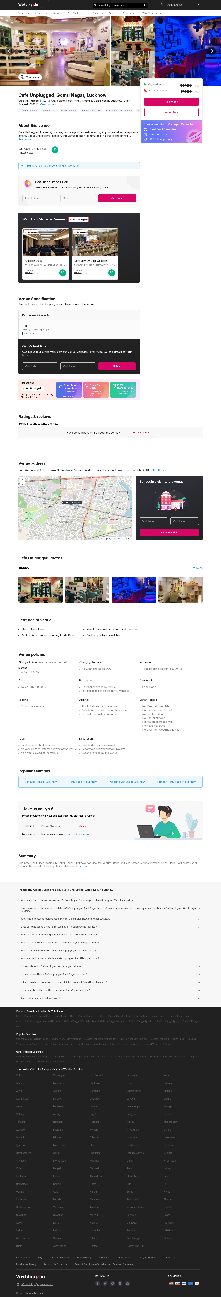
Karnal (56, 1222)
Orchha (167, 1098)
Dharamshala (134, 1090)
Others (167, 1129)
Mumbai (94, 1160)
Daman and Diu (135, 1246)
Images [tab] (23, 568)
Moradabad (59, 1160)
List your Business (148, 1257)
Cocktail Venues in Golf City (133, 1039)
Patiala (167, 1114)
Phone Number (50, 826)
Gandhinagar (133, 1238)
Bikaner (57, 1137)
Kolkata (20, 1168)
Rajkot (56, 1230)
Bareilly (57, 1098)
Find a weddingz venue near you (111, 5)
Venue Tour (171, 112)
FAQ (40, 1257)
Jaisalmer (132, 1075)
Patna (93, 1183)
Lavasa (131, 1098)
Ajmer (19, 1106)
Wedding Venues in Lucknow (127, 781)
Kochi (19, 1222)
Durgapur (95, 1090)
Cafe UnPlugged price (168, 1021)
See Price (117, 198)
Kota (166, 1075)
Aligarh (57, 1090)
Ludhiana (21, 1199)
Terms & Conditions (60, 1257)
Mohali (20, 1137)
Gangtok (131, 1114)
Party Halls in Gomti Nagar (99, 1056)
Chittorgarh (59, 1075)
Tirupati (168, 1090)
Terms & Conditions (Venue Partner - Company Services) (104, 1264)
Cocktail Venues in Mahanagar (100, 1039)
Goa (166, 1176)
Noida (167, 1191)
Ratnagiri (21, 1114)
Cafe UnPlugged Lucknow (83, 1016)
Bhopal (167, 1199)
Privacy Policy (84, 1257)
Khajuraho (95, 1152)
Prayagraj (169, 1222)
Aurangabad (59, 1246)
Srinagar (168, 1106)
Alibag (56, 1114)
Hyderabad (170, 1160)
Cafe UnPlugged (24, 1016)
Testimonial (128, 13)
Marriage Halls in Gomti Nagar (68, 1056)
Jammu (168, 1083)
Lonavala (132, 1137)
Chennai (94, 1168)
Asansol (20, 1129)
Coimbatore (22, 1238)
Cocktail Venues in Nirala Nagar (32, 1039)
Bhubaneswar (23, 1207)
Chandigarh (22, 1183)
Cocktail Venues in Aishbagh (91, 1044)
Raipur (19, 1230)
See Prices (171, 101)
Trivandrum (133, 1129)
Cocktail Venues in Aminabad (66, 1039)
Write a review (141, 432)
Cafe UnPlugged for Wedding (115, 1016)
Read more (25, 139)
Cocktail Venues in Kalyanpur (158, 1044)
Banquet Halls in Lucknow (41, 781)
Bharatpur (58, 1129)
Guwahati (21, 1215)
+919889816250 (25, 152)
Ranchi (167, 1215)
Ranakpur (58, 1121)
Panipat (94, 1246)
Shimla (57, 1238)
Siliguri (94, 1238)
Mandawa (58, 1083)
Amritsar (94, 1207)
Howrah (94, 1222)
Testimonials (124, 1257)
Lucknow (21, 1176)
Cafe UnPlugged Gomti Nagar (51, 1016)
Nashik (167, 1207)
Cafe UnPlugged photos (141, 1021)
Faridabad (132, 1199)
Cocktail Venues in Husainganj (125, 1044)
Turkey (130, 1121)
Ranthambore (23, 1152)
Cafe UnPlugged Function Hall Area (43, 1021)
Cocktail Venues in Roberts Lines (167, 1039)
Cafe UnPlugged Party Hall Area (80, 1021)
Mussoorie (59, 1145)
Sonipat (168, 1152)
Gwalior (131, 1230)
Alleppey (95, 1137)
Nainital (94, 1106)
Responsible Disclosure (55, 1264)
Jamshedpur (134, 1106)
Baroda (57, 1199)
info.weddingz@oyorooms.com (37, 1284)
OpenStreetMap (115, 538)
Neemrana (169, 1137)
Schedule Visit (169, 532)
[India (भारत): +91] (30, 826)
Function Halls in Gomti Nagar (50, 1061)
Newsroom (104, 1257)
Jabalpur (168, 1230)
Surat (130, 1191)
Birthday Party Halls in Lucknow (176, 781)
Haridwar (169, 1145)
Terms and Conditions (77, 834)
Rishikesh (132, 1145)
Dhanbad (95, 1098)
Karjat (93, 1114)
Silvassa (21, 1160)
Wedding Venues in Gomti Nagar (32, 1056)
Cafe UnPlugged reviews (112, 1021)
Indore (56, 1176)
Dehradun (132, 1222)
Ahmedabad (96, 1176)
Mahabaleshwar (135, 1152)
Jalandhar (95, 1230)
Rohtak (20, 1075)
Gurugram (95, 1199)
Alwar (19, 1090)
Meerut (94, 1215)
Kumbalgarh (22, 1098)
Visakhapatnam (135, 1207)
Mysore (94, 1129)
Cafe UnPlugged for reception (148, 1016)
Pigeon (103, 538)
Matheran (58, 1106)
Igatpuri (20, 1145)
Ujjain (19, 1246)
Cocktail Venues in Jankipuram (57, 1044)
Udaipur (20, 1191)
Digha (130, 1083)
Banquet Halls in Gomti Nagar (131, 1056)
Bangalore (58, 1168)
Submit (117, 366)
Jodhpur (131, 1215)
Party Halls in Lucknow (83, 781)
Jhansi (93, 1145)
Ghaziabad (132, 1176)
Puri (129, 1183)
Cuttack (168, 1238)
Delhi (130, 1160)
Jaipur (167, 1168)
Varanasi (58, 1207)
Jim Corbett (96, 1075)
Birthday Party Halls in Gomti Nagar (167, 1056)
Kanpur (94, 1191)
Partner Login (23, 1257)
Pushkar (94, 1121)
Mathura (20, 1083)
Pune (130, 1168)
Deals (112, 13)
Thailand (21, 1121)
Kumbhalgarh (171, 1121)
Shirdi (56, 1152)
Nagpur (57, 1183)
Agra (55, 1191)
